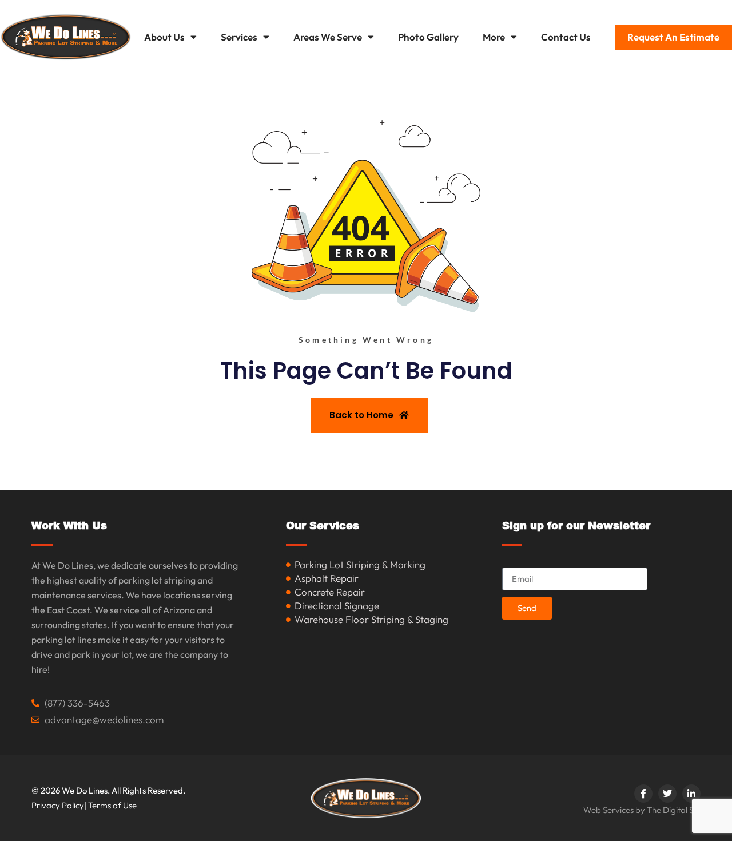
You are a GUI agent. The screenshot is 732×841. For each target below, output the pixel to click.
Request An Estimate (673, 37)
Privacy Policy (57, 805)
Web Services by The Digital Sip (642, 809)
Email (514, 563)
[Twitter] (667, 793)
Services (239, 37)
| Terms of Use (110, 805)
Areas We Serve (327, 37)
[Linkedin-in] (691, 793)
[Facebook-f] (643, 793)
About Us (164, 37)
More (494, 37)
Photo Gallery (428, 37)
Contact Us (566, 37)
